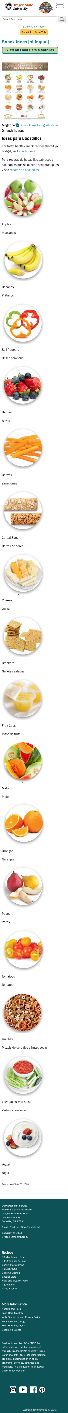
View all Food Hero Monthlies (30, 50)
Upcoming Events (11, 1329)
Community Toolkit (35, 26)
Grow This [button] (40, 32)
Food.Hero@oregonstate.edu (25, 1227)
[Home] (46, 7)
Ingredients (8, 1284)
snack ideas (27, 151)
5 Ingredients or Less (14, 1261)
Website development (35, 1409)
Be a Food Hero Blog (13, 1321)
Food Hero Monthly (12, 1313)
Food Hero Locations (13, 1325)
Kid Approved (9, 1268)
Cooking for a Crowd (13, 1265)
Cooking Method (11, 1272)
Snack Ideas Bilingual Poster (39, 125)
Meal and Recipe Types (15, 1280)
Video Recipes (10, 1288)
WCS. (54, 1409)
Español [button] (26, 32)
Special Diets (9, 1276)
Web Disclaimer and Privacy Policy (21, 1317)
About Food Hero (11, 1308)
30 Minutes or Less (13, 1257)
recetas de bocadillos (24, 170)
